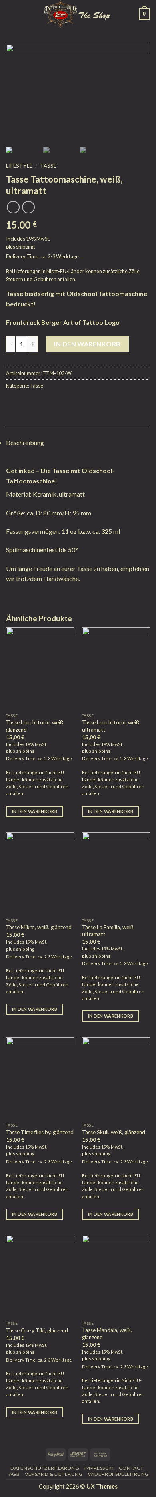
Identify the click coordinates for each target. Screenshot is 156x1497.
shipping (25, 246)
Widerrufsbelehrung (118, 1474)
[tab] (78, 442)
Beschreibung (25, 442)
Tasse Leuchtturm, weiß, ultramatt (111, 726)
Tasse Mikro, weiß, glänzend (39, 927)
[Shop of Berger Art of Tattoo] (77, 14)
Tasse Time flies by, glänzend (40, 1132)
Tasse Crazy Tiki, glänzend (37, 1330)
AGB (14, 1474)
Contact (131, 1468)
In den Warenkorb (87, 344)
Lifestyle (19, 166)
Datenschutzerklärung (44, 1468)
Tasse (48, 166)
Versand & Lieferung (54, 1474)
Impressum (99, 1468)
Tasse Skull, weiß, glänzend (113, 1132)
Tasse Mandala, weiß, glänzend (107, 1333)
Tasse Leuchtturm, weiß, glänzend (35, 726)
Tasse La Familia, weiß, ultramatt (108, 931)
